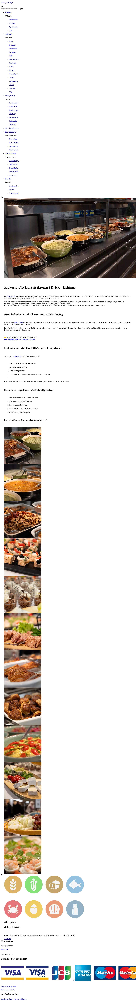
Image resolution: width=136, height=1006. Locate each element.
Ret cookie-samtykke (8, 990)
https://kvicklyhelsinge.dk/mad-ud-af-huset (19, 339)
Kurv (2, 197)
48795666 (7, 939)
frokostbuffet (11, 296)
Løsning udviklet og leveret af (13, 999)
